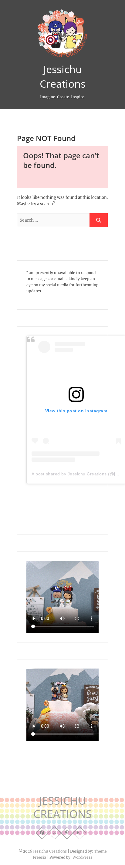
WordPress (82, 857)
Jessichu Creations (63, 76)
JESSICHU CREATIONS (62, 807)
